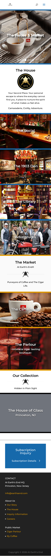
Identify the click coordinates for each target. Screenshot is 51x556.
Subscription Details (24, 460)
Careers (11, 519)
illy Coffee (12, 536)
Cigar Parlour (14, 531)
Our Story (12, 505)
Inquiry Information (17, 514)
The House (12, 509)
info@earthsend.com (16, 493)
